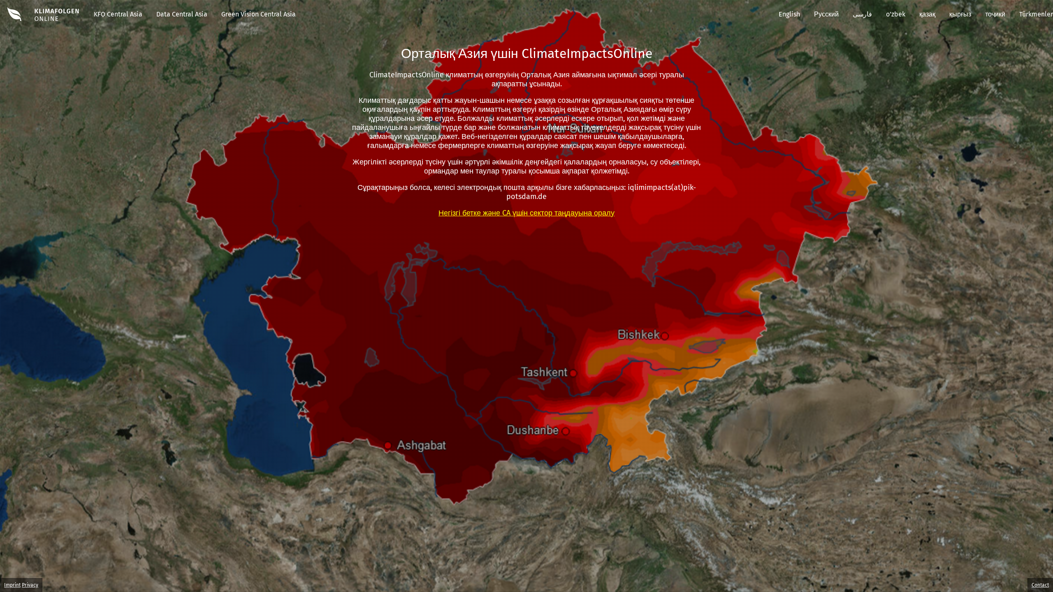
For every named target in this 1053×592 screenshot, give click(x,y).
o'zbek (895, 14)
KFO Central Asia (118, 14)
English (789, 14)
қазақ (927, 14)
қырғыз (960, 14)
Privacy (30, 585)
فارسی (862, 14)
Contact (1040, 585)
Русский (826, 14)
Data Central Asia (181, 14)
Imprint (12, 585)
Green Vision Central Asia (258, 14)
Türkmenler (1036, 14)
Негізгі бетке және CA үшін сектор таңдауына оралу (526, 212)
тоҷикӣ (995, 14)
